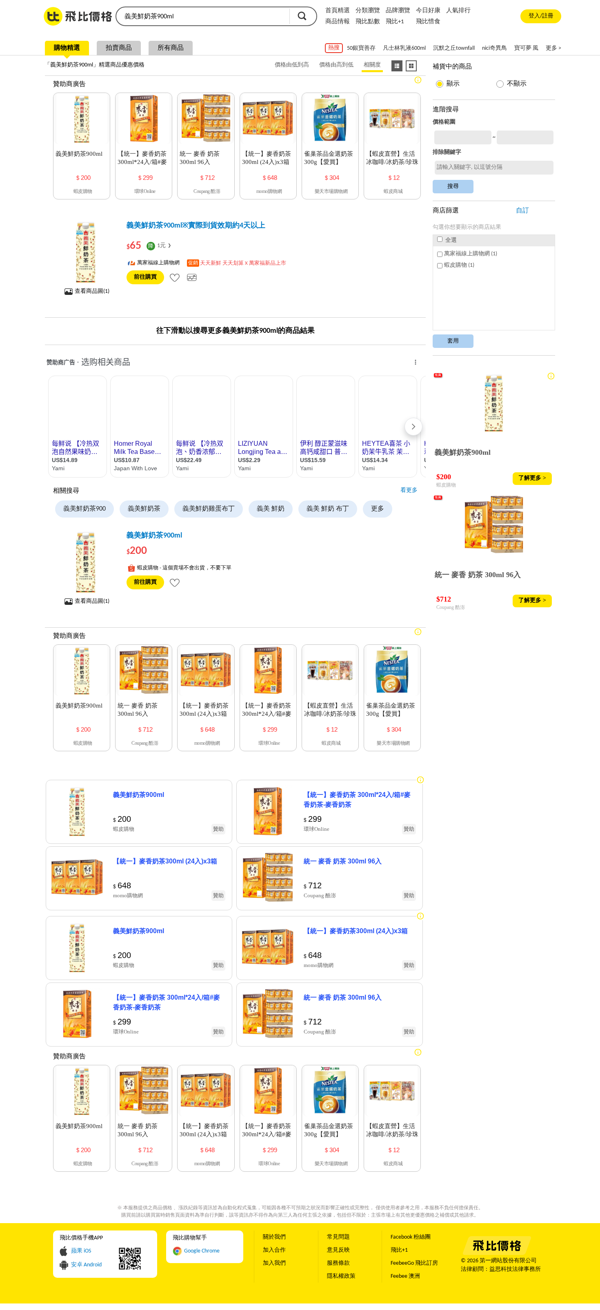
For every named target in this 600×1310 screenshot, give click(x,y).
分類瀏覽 (368, 11)
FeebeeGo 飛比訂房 (414, 1263)
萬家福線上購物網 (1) (470, 254)
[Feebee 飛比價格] (496, 1253)
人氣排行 (458, 11)
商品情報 (337, 22)
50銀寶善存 (361, 48)
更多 (377, 509)
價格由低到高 (292, 65)
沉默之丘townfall (454, 48)
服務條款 (338, 1263)
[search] (202, 16)
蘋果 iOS (81, 1251)
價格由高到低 (336, 65)
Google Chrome (202, 1251)
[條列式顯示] (396, 65)
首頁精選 (337, 11)
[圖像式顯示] (411, 65)
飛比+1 (395, 22)
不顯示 (517, 84)
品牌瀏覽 (398, 11)
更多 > (553, 48)
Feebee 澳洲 (405, 1276)
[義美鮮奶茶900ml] (86, 561)
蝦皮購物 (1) (459, 265)
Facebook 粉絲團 (411, 1237)
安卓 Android (86, 1265)
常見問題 (338, 1237)
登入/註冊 (541, 16)
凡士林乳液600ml (404, 48)
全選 (450, 240)
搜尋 (302, 15)
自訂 (522, 211)
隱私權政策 (341, 1276)
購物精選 (67, 48)
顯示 (453, 84)
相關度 (372, 65)
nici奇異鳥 (494, 48)
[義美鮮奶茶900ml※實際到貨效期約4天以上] (86, 251)
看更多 (409, 490)
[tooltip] (174, 277)
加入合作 (274, 1250)
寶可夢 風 (526, 48)
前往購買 (145, 277)
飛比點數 (368, 22)
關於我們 (274, 1237)
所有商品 (171, 48)
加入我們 (274, 1263)
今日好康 (428, 11)
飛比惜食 (428, 22)
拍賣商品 (119, 48)
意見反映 (338, 1250)
